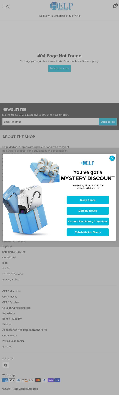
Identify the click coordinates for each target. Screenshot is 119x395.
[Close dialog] (112, 158)
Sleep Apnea (88, 200)
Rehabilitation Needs (88, 232)
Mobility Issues (87, 210)
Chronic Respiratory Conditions (88, 221)
